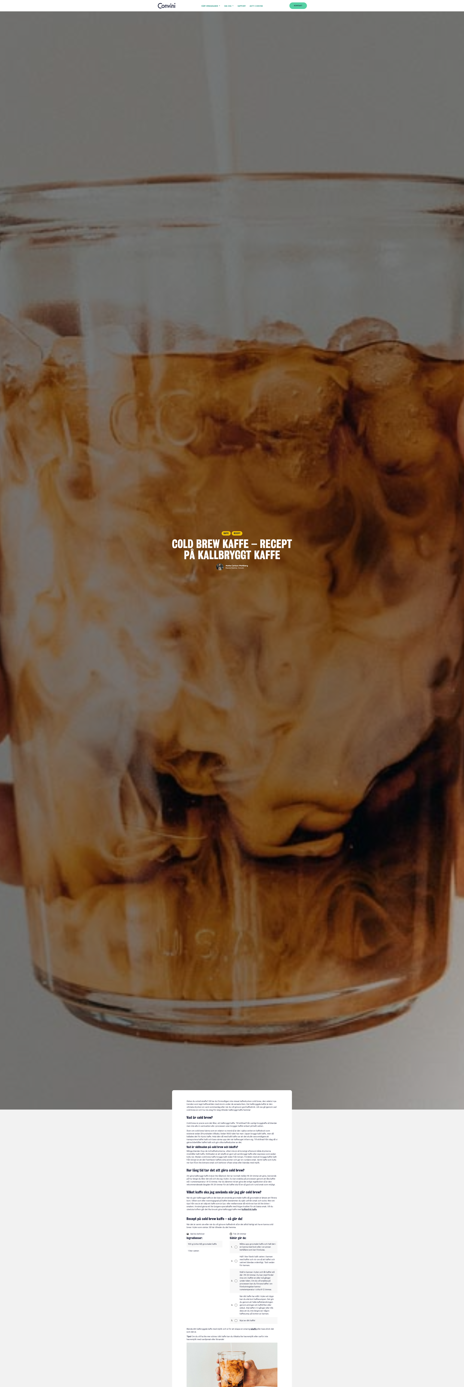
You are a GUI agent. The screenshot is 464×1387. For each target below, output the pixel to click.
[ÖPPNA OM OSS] (233, 6)
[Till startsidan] (166, 6)
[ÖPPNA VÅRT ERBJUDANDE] (219, 6)
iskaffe (254, 1329)
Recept (237, 533)
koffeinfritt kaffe (249, 1209)
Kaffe (226, 533)
